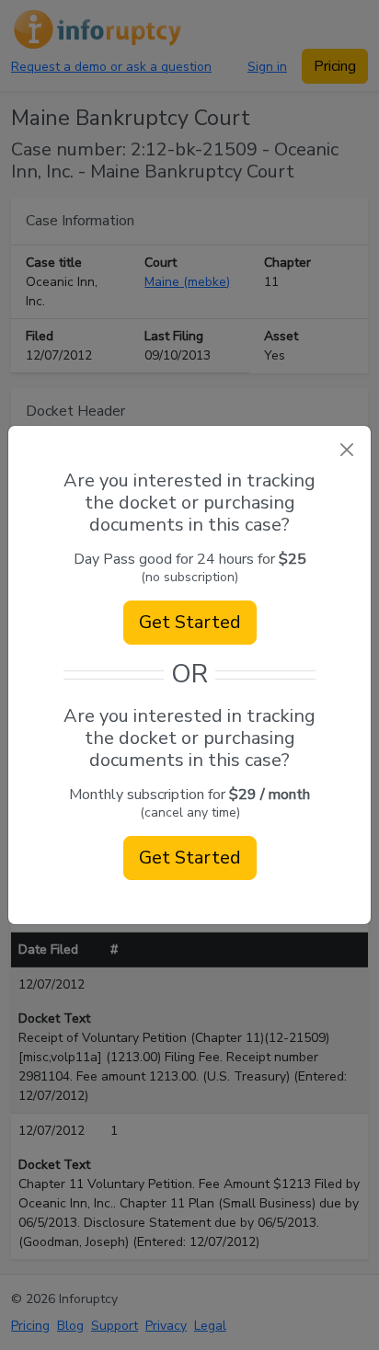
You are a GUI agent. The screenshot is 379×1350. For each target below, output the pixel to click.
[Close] (346, 450)
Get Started (190, 622)
